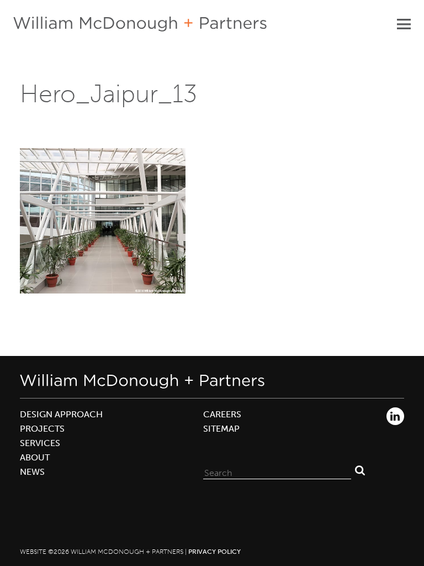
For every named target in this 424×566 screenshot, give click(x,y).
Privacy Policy (214, 551)
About (35, 457)
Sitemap (221, 428)
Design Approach (61, 414)
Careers (222, 414)
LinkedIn (395, 416)
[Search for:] (277, 470)
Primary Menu (404, 24)
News (32, 472)
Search (360, 470)
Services (40, 443)
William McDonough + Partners (140, 24)
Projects (42, 428)
